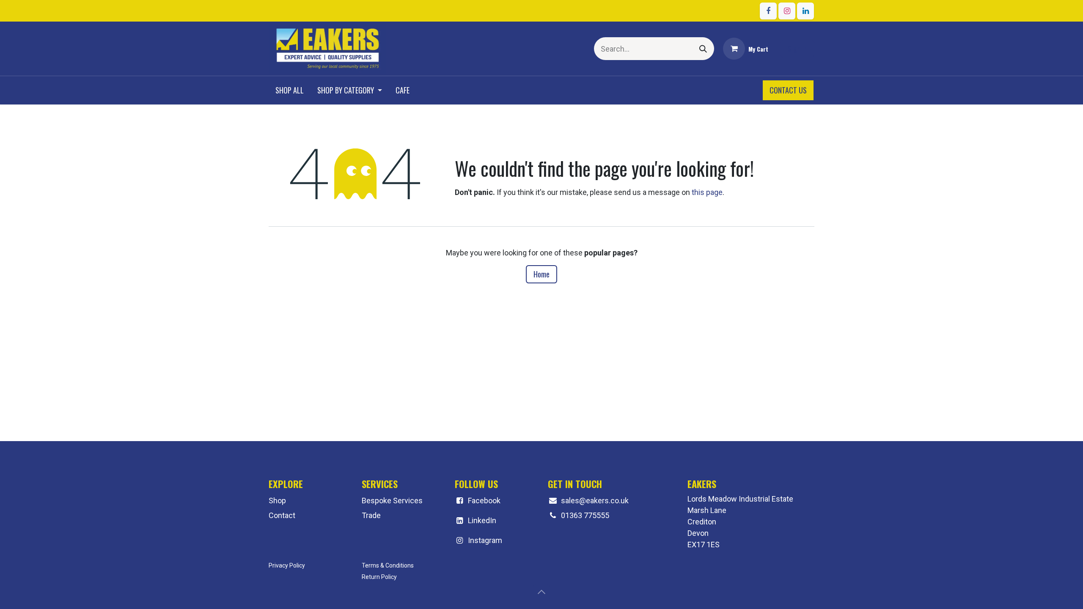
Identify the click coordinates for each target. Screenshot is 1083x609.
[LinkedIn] (805, 11)
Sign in (797, 48)
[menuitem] (290, 90)
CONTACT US (788, 90)
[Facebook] (768, 11)
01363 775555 (585, 515)
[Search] (703, 48)
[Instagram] (786, 11)
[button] (541, 592)
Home (541, 274)
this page (707, 192)
